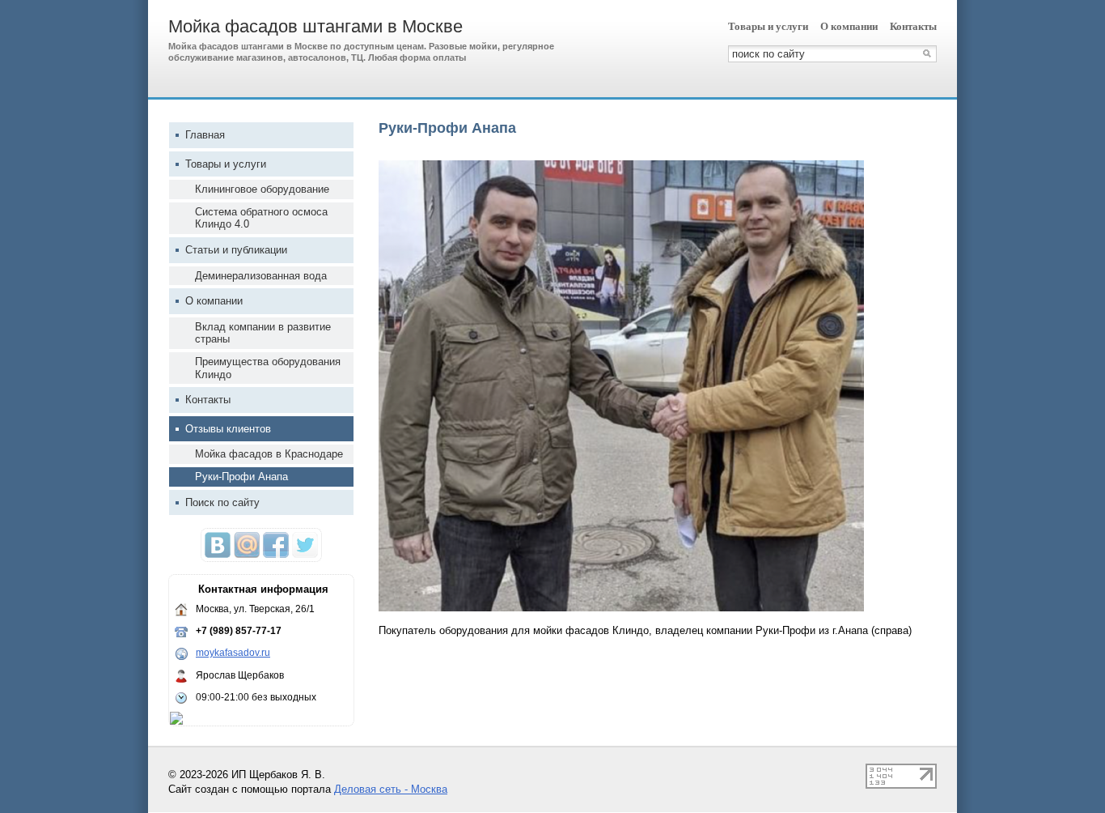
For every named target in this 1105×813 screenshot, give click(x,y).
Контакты (913, 26)
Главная (205, 135)
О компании (849, 26)
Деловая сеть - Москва (390, 789)
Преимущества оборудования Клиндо (268, 368)
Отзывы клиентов (228, 429)
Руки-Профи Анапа (241, 476)
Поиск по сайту (222, 502)
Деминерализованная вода (261, 276)
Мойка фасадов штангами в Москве (315, 26)
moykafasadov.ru (233, 652)
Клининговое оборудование (262, 189)
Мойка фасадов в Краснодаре (269, 454)
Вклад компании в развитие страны (263, 333)
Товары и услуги (768, 26)
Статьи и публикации (236, 250)
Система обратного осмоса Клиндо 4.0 (261, 218)
